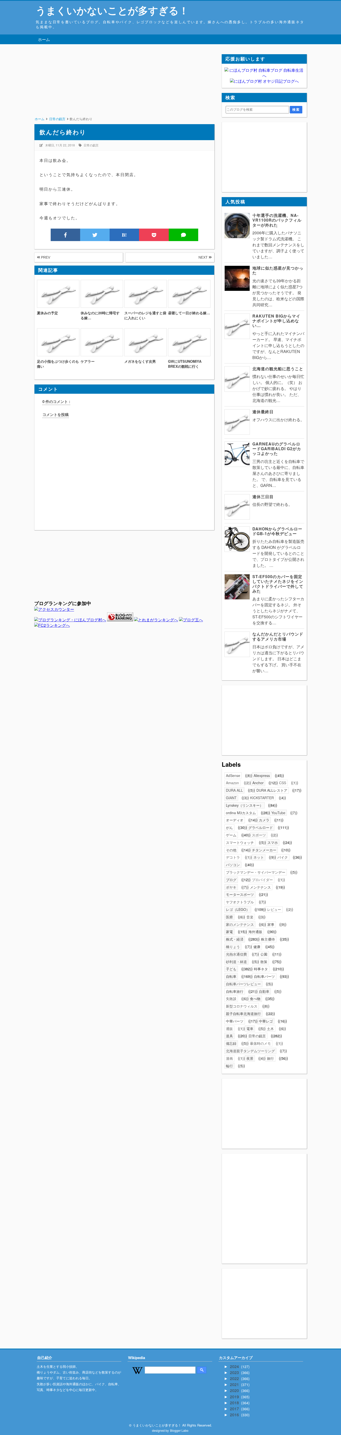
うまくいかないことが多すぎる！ (112, 10)
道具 (229, 1035)
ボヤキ (231, 887)
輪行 (229, 1065)
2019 (235, 1397)
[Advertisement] (124, 89)
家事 (270, 924)
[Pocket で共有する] (154, 235)
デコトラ (233, 857)
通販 (229, 1028)
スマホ (272, 842)
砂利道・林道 (236, 961)
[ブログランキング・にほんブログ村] (70, 620)
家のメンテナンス (240, 924)
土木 (270, 1028)
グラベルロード (260, 827)
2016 (235, 1415)
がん (229, 827)
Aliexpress (262, 775)
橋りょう (233, 946)
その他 (231, 849)
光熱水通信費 (236, 954)
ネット (258, 857)
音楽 (249, 916)
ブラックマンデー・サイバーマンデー (255, 872)
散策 (263, 961)
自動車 (264, 991)
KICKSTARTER (262, 797)
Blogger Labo (179, 1430)
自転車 (231, 976)
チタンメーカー (264, 849)
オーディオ (234, 819)
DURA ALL (234, 790)
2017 (235, 1409)
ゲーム (231, 834)
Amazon (232, 782)
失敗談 (231, 998)
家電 (229, 931)
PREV (45, 257)
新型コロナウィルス (241, 1006)
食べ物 (255, 998)
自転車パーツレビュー (243, 983)
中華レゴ (266, 1021)
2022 (235, 1378)
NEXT (203, 257)
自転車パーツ (264, 976)
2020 (235, 1390)
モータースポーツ (240, 894)
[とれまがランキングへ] (156, 620)
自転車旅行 (234, 991)
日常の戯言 (91, 145)
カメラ (264, 819)
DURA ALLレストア (271, 790)
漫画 (229, 1058)
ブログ (231, 879)
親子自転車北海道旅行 (243, 1013)
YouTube (278, 812)
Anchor (258, 782)
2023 (235, 1372)
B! (124, 235)
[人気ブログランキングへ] (120, 620)
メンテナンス (260, 887)
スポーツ (259, 834)
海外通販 (255, 931)
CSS (282, 782)
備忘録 (231, 1043)
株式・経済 (234, 939)
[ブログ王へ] (191, 620)
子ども (231, 968)
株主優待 (268, 939)
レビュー (274, 909)
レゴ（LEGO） (238, 909)
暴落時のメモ (260, 1043)
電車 (249, 1028)
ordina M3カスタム (241, 812)
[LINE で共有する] (183, 235)
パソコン (233, 864)
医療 (229, 916)
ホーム (44, 39)
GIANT (231, 797)
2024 (235, 1366)
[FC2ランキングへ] (52, 625)
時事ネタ (261, 968)
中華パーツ (234, 1021)
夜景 (249, 1058)
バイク (282, 857)
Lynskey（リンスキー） (244, 805)
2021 (235, 1384)
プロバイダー (262, 879)
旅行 (270, 1058)
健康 (256, 946)
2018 (235, 1403)
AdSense (233, 775)
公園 (263, 954)
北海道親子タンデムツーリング (250, 1050)
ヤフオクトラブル (240, 901)
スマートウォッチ (240, 842)
